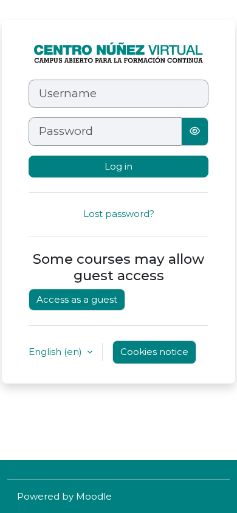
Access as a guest (76, 299)
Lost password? (118, 213)
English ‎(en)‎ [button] (56, 351)
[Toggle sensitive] (194, 131)
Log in (118, 166)
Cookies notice (154, 351)
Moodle (94, 496)
